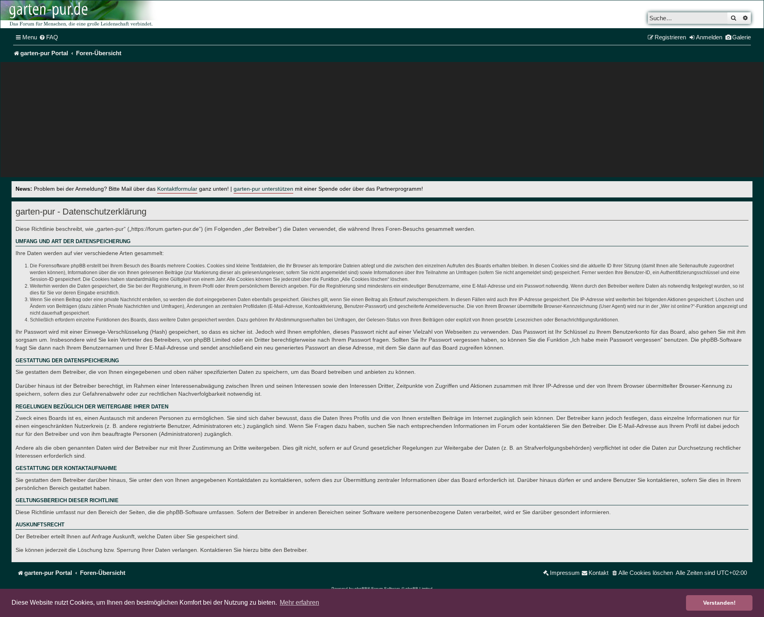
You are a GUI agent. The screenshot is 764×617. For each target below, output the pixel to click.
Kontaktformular (177, 189)
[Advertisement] (382, 121)
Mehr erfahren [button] (299, 602)
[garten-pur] (80, 14)
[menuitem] (48, 37)
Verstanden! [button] (719, 603)
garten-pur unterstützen (263, 189)
